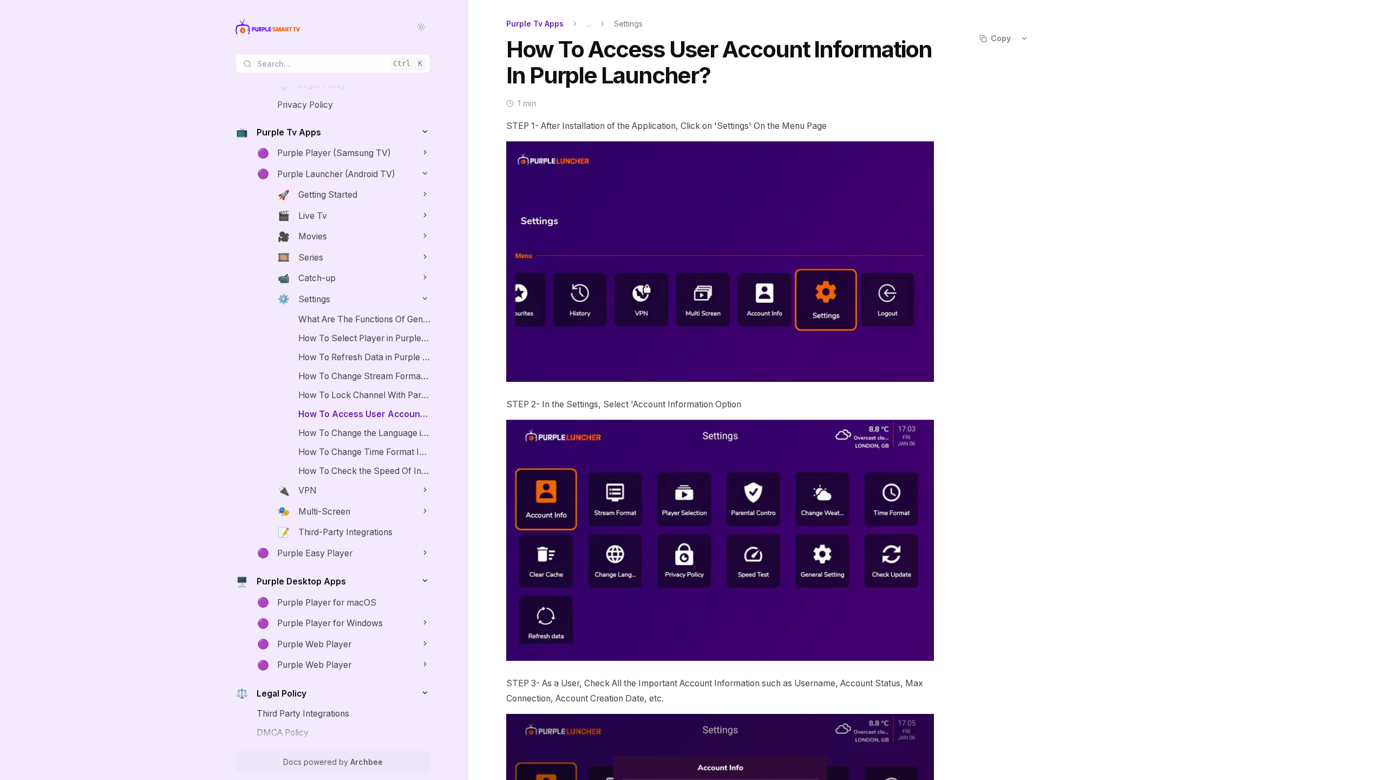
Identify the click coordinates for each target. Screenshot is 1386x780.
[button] (424, 131)
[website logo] (268, 27)
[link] (353, 85)
